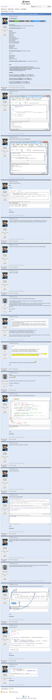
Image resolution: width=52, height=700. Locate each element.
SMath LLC (18, 698)
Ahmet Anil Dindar (4, 381)
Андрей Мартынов (36, 68)
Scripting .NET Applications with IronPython (18, 69)
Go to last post (48, 14)
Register (5, 6)
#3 (9, 137)
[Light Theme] (24, 696)
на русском (29, 698)
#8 (9, 296)
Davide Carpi (17, 87)
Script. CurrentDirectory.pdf (15, 76)
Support (34, 698)
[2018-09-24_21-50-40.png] (23, 676)
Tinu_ (5, 351)
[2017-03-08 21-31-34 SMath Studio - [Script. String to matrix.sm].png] (29, 651)
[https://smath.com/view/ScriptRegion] (35, 21)
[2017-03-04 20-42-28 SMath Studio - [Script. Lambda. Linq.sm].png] (30, 524)
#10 (9, 343)
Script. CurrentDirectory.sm (15, 74)
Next (13, 11)
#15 (9, 494)
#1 (9, 16)
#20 (9, 664)
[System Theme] (28, 696)
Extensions (17, 9)
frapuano (10, 389)
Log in (2, 6)
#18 (9, 584)
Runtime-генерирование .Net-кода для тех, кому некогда (21, 68)
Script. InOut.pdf (13, 82)
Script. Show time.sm (14, 78)
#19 (9, 625)
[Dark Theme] (26, 696)
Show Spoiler (11, 212)
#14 (9, 468)
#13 (9, 442)
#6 (9, 244)
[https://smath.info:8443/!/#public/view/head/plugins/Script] (43, 21)
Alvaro (5, 305)
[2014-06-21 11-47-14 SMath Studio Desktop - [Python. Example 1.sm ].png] (29, 175)
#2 (9, 91)
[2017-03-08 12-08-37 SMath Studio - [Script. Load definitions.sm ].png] (29, 612)
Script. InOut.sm (13, 81)
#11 (9, 372)
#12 (9, 393)
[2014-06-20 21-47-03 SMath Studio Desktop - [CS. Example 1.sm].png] (30, 131)
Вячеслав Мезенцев (5, 27)
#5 (9, 218)
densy (10, 87)
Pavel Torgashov (30, 66)
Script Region (23, 9)
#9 (9, 316)
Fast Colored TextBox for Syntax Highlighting (18, 66)
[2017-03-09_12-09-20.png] (30, 207)
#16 (9, 537)
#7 (9, 270)
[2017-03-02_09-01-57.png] (30, 429)
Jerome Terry (29, 69)
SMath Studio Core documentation (16, 70)
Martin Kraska (11, 559)
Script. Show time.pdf (14, 79)
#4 (9, 181)
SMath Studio (11, 9)
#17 (9, 563)
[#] (14, 21)
